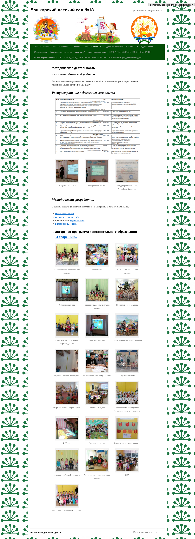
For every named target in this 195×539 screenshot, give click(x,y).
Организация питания (97, 52)
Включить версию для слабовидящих (170, 4)
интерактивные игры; (66, 223)
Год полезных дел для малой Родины (125, 57)
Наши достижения (145, 46)
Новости (77, 46)
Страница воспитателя (93, 46)
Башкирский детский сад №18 (62, 10)
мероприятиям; (77, 220)
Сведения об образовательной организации (52, 46)
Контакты (130, 46)
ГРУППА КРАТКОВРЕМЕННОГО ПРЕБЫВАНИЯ (130, 52)
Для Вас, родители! (114, 46)
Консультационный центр (61, 52)
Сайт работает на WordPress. (147, 532)
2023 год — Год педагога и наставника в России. (85, 57)
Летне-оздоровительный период (47, 57)
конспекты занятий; (65, 213)
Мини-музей (80, 52)
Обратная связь (40, 52)
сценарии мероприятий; (67, 216)
